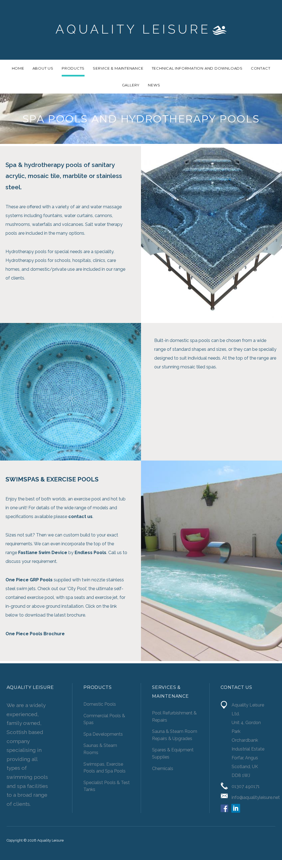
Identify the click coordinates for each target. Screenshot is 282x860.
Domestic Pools (99, 704)
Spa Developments (103, 734)
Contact (260, 68)
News (154, 85)
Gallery (131, 85)
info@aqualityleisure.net (256, 797)
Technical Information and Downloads (197, 68)
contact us (80, 516)
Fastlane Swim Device (42, 552)
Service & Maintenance (118, 68)
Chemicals (162, 768)
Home (18, 68)
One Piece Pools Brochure (35, 633)
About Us (42, 68)
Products (73, 68)
